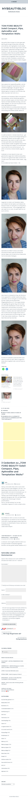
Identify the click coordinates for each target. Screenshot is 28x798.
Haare (2, 723)
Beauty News (6, 412)
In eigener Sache (5, 726)
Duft (2, 714)
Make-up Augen (4, 744)
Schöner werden (5, 759)
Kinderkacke (4, 735)
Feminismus (4, 717)
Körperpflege (4, 732)
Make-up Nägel (4, 750)
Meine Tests (4, 753)
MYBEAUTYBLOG (14, 8)
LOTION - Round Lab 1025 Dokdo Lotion (10, 670)
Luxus (3, 417)
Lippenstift (16, 416)
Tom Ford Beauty (6, 419)
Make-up (13, 412)
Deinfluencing (4, 711)
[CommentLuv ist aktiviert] (9, 629)
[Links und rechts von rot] (6, 395)
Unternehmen (4, 768)
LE (11, 416)
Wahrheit (3, 771)
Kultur (2, 738)
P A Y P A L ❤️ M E (5, 691)
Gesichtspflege (4, 720)
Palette (7, 417)
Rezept (2, 756)
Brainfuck (3, 705)
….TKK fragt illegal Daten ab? (11, 633)
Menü (15, 2)
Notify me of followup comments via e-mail (14, 585)
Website (3, 603)
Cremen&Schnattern (6, 708)
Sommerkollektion (15, 417)
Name (3, 590)
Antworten (18, 484)
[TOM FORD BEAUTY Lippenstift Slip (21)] (19, 384)
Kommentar (4, 564)
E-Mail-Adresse (5, 594)
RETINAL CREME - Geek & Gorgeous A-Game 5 (11, 674)
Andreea (5, 410)
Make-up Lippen (5, 747)
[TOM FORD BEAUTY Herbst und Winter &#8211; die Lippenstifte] (6, 380)
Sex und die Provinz (5, 762)
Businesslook (7, 416)
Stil (2, 765)
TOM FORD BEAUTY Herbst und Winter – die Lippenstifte (6, 385)
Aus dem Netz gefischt (6, 699)
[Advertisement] (14, 431)
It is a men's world (5, 729)
